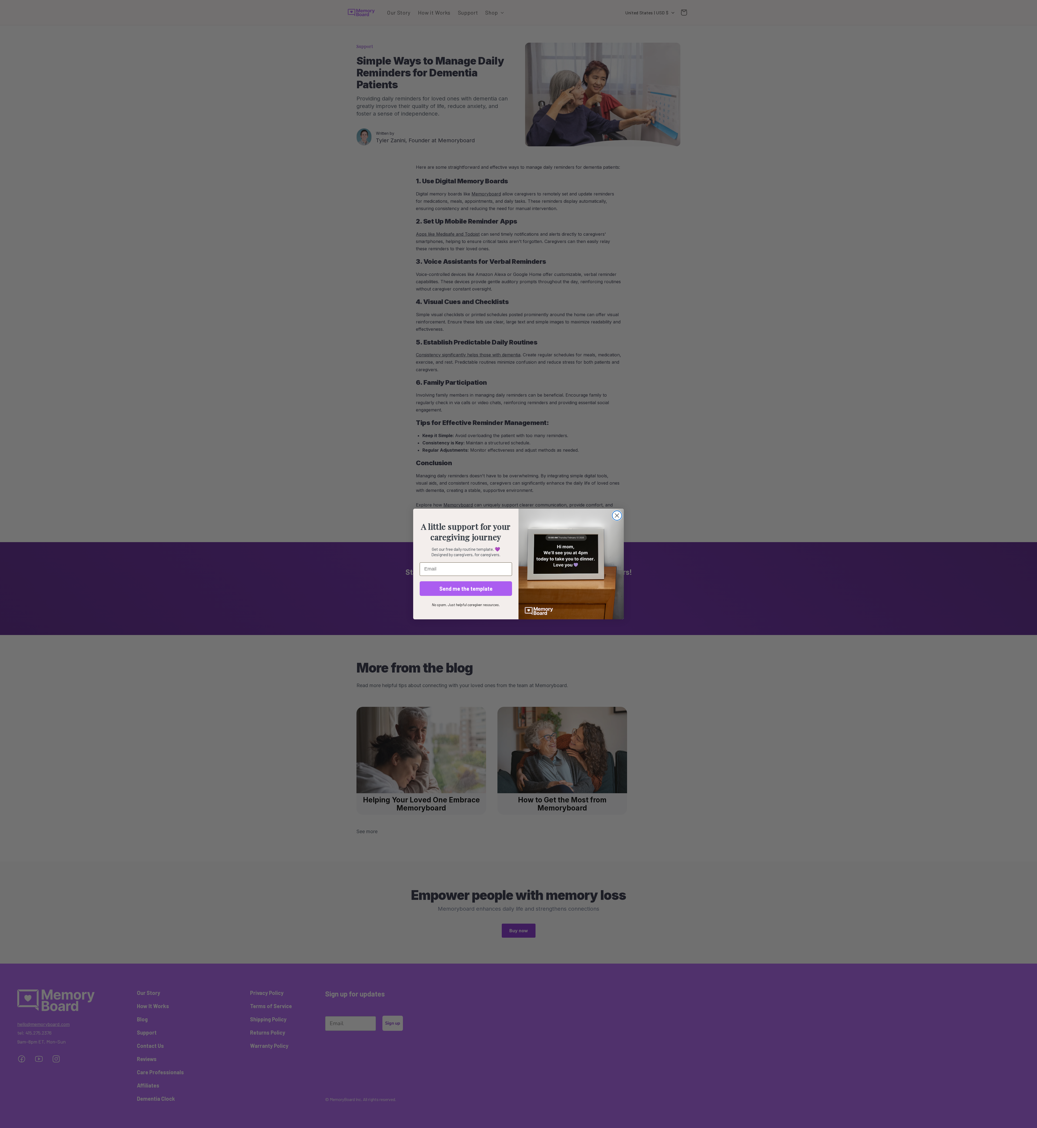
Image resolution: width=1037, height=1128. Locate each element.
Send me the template (466, 588)
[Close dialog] (617, 515)
